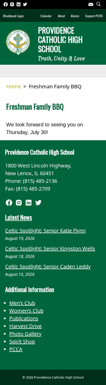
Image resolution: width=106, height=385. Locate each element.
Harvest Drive (25, 326)
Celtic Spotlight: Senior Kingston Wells (50, 248)
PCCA (15, 349)
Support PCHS (94, 16)
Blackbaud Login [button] (13, 16)
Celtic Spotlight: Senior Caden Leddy (48, 266)
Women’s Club (26, 310)
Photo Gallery (25, 333)
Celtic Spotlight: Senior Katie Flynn (45, 230)
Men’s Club (22, 302)
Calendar (46, 16)
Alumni (75, 16)
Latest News (18, 217)
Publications (23, 318)
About (61, 16)
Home (13, 86)
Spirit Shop (22, 341)
